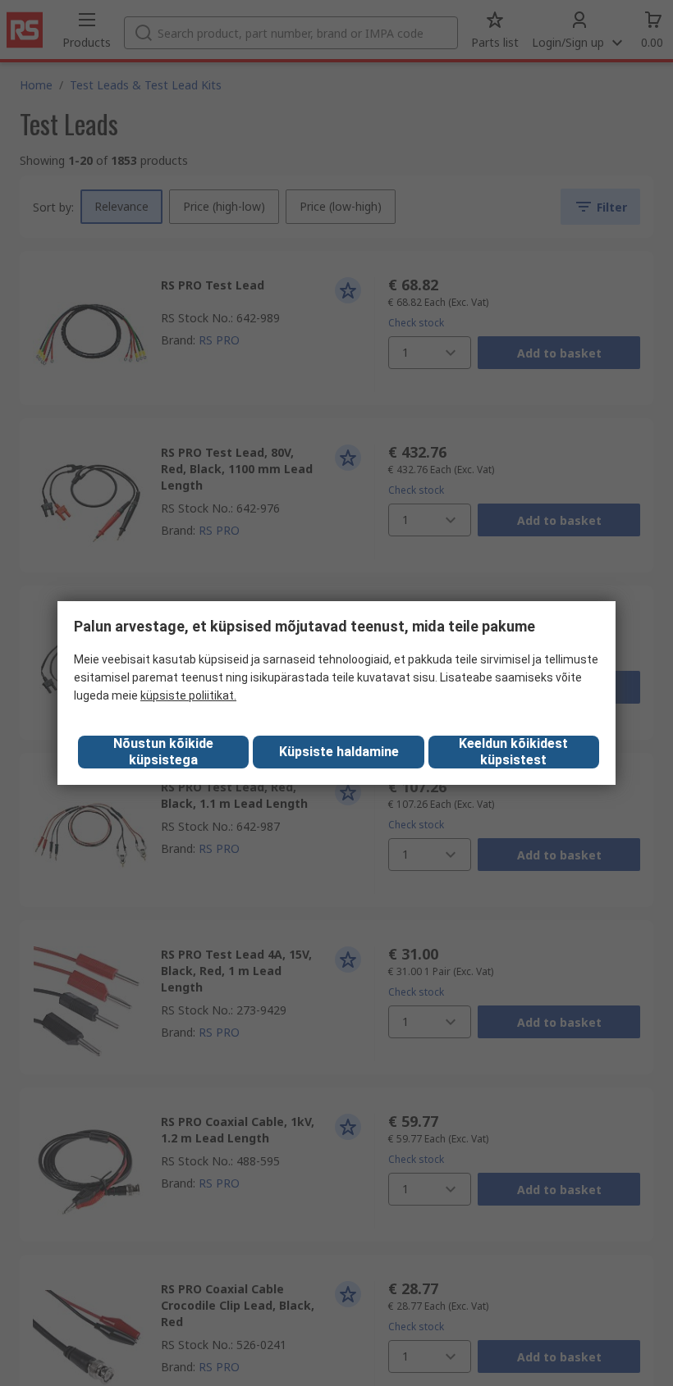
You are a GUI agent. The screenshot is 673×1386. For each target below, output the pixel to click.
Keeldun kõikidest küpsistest (513, 752)
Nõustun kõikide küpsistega (163, 752)
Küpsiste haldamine (339, 751)
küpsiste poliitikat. (188, 695)
